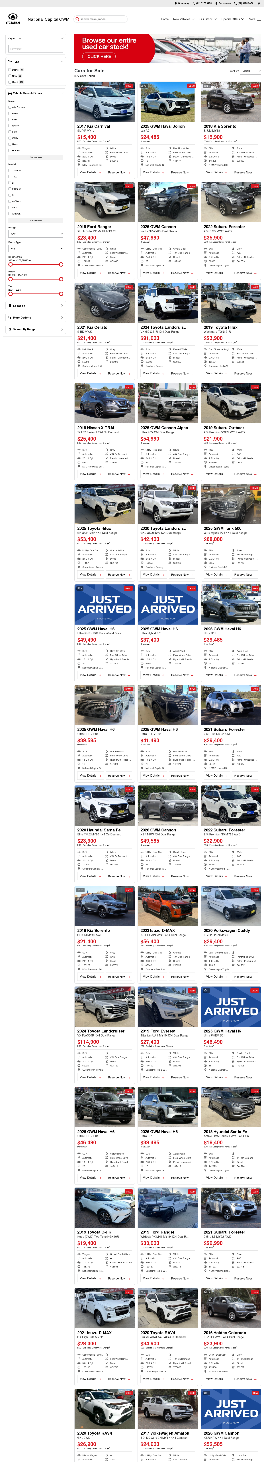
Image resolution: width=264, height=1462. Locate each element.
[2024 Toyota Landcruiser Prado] (168, 303)
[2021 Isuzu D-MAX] (105, 1308)
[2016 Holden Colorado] (231, 1308)
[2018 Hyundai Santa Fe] (231, 1107)
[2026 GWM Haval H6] (231, 604)
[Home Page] (13, 19)
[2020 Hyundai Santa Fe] (105, 805)
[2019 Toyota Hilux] (231, 303)
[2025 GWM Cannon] (168, 202)
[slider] (10, 264)
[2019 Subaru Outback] (231, 403)
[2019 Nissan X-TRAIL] (105, 403)
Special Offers (231, 19)
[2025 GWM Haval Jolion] (168, 102)
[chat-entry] (251, 1446)
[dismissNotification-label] (256, 1423)
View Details (88, 172)
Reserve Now (117, 172)
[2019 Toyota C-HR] (105, 1208)
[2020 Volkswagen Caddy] (231, 906)
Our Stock (205, 19)
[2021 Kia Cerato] (105, 303)
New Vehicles (181, 19)
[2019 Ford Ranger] (105, 202)
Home (165, 19)
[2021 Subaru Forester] (231, 705)
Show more (36, 157)
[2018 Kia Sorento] (231, 102)
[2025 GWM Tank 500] (231, 504)
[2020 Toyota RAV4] (168, 1308)
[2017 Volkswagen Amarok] (168, 1409)
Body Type (14, 242)
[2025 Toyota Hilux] (105, 504)
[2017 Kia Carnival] (105, 102)
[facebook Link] (259, 3)
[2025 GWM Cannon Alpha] (168, 403)
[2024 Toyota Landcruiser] (105, 1007)
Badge (12, 227)
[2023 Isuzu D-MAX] (168, 906)
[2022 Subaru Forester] (231, 202)
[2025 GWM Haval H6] (105, 604)
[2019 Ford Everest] (168, 1007)
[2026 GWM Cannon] (168, 805)
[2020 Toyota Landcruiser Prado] (168, 504)
